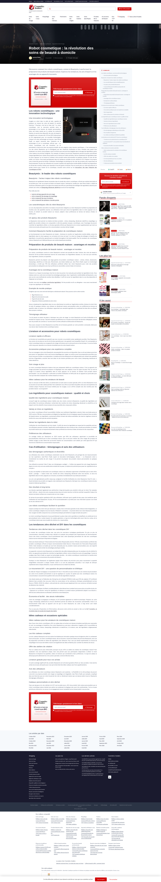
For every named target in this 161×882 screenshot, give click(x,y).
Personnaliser (113, 879)
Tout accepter (101, 879)
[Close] (111, 428)
